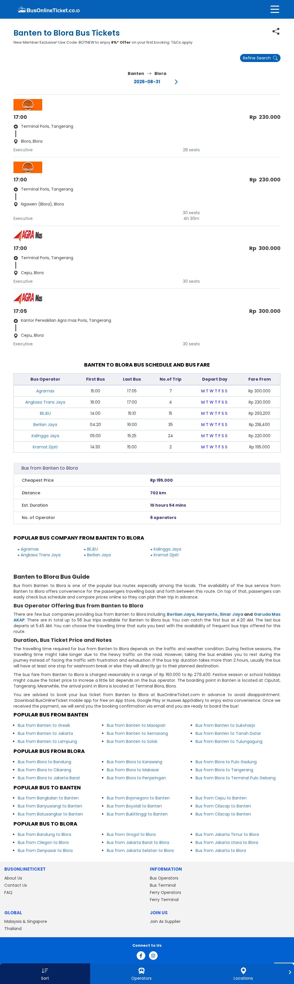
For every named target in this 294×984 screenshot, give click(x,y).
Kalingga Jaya (45, 436)
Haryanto (207, 614)
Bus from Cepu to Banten (221, 798)
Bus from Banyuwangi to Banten (50, 806)
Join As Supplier (165, 921)
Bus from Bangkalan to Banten (48, 798)
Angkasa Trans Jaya (45, 402)
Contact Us (15, 885)
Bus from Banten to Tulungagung (229, 741)
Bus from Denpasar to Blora (45, 850)
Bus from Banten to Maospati (136, 725)
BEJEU (45, 413)
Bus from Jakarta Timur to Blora (227, 834)
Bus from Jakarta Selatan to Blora (140, 850)
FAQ (8, 892)
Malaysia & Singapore (25, 921)
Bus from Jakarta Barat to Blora (138, 842)
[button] (45, 973)
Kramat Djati (45, 447)
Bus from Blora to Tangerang (224, 770)
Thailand (13, 928)
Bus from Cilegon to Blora (43, 842)
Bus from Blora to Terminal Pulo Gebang (236, 778)
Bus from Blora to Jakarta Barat (49, 778)
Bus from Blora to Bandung (44, 762)
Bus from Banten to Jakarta (45, 733)
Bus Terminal (163, 885)
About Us (13, 878)
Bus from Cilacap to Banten (223, 806)
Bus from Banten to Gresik (44, 725)
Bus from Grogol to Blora (131, 834)
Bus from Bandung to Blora (44, 834)
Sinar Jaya (231, 614)
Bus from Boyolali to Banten (134, 806)
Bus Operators (164, 878)
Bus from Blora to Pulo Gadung (226, 762)
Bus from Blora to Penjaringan (136, 778)
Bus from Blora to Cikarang (44, 770)
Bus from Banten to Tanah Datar (228, 733)
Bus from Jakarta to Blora (221, 850)
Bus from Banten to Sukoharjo (225, 725)
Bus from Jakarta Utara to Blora (227, 842)
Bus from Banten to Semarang (137, 733)
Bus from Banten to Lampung (47, 741)
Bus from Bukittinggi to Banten (137, 814)
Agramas (45, 391)
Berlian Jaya (45, 424)
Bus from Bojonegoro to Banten (138, 798)
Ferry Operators (165, 892)
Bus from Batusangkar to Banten (50, 814)
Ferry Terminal (164, 899)
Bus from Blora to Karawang (134, 762)
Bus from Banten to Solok (132, 741)
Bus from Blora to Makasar (133, 770)
